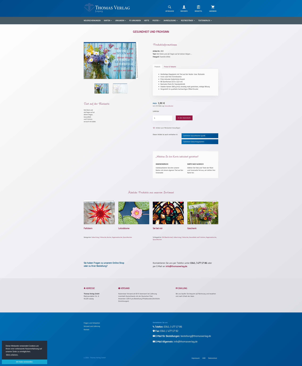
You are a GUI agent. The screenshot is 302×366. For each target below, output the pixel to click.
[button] (166, 128)
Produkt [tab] (157, 67)
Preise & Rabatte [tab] (170, 67)
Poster (156, 20)
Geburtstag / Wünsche (99, 237)
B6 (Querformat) (167, 237)
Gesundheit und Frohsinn (197, 237)
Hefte (146, 20)
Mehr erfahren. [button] (12, 355)
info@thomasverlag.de (176, 266)
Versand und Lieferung (92, 326)
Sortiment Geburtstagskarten (193, 142)
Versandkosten (169, 106)
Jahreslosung (170, 20)
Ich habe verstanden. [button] (24, 362)
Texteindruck (204, 20)
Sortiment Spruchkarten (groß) (194, 136)
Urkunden (120, 20)
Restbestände (187, 20)
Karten (107, 20)
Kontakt (86, 329)
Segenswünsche (117, 237)
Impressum (196, 358)
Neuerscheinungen (92, 20)
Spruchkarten (127, 237)
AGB (203, 358)
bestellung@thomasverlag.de (196, 336)
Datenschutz (212, 358)
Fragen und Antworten (92, 323)
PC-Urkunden (135, 20)
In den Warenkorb (184, 118)
